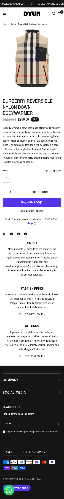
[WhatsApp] (26, 234)
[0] (59, 13)
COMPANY (10, 379)
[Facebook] (5, 234)
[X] (12, 234)
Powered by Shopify (33, 479)
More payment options (32, 210)
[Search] (54, 13)
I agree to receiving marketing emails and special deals (32, 431)
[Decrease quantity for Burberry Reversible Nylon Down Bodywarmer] (5, 192)
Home (5, 24)
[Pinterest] (19, 234)
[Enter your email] (57, 424)
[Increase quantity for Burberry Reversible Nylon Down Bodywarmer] (15, 192)
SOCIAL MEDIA (14, 392)
